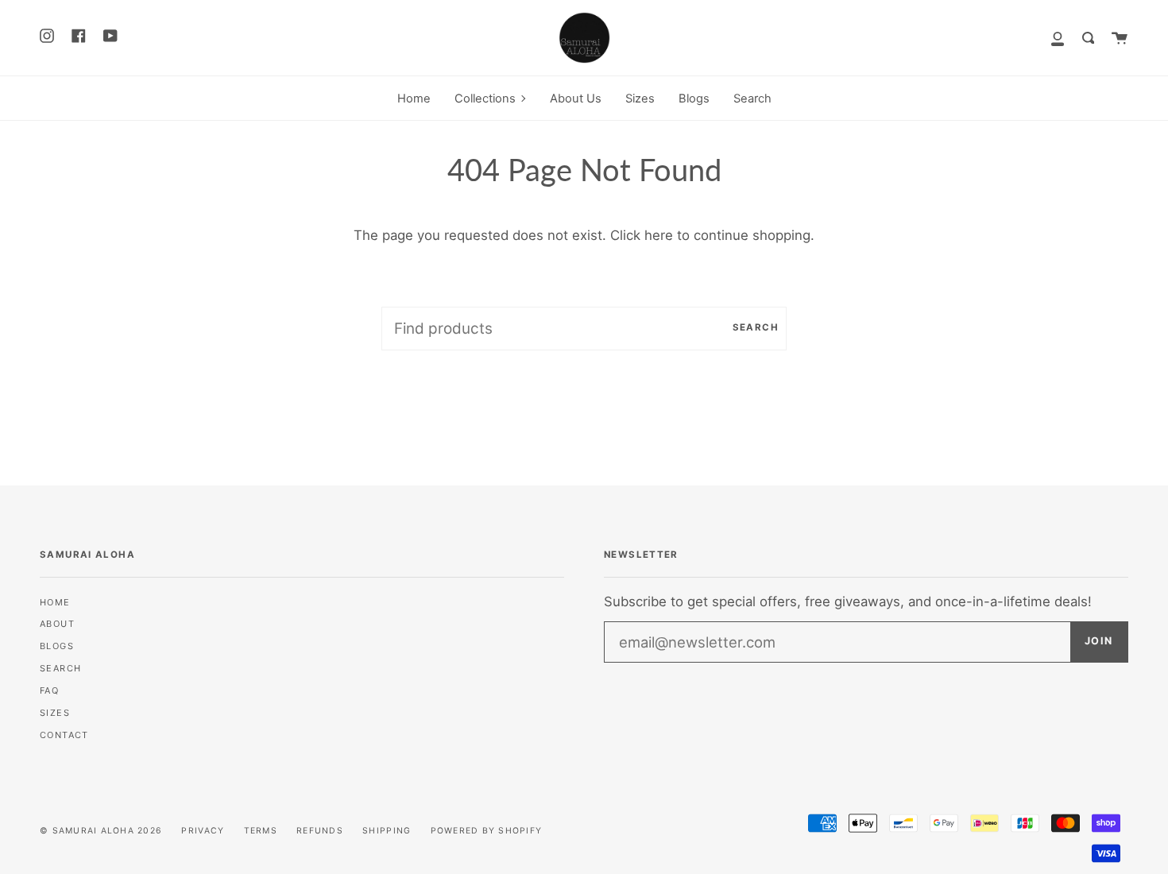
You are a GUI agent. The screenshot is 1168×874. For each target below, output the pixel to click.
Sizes (55, 712)
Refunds (319, 831)
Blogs (57, 646)
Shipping (386, 831)
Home (55, 602)
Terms (260, 831)
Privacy (202, 831)
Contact (64, 735)
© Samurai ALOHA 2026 (101, 831)
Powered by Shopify (487, 831)
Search (756, 327)
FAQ (49, 690)
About (57, 623)
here (658, 235)
